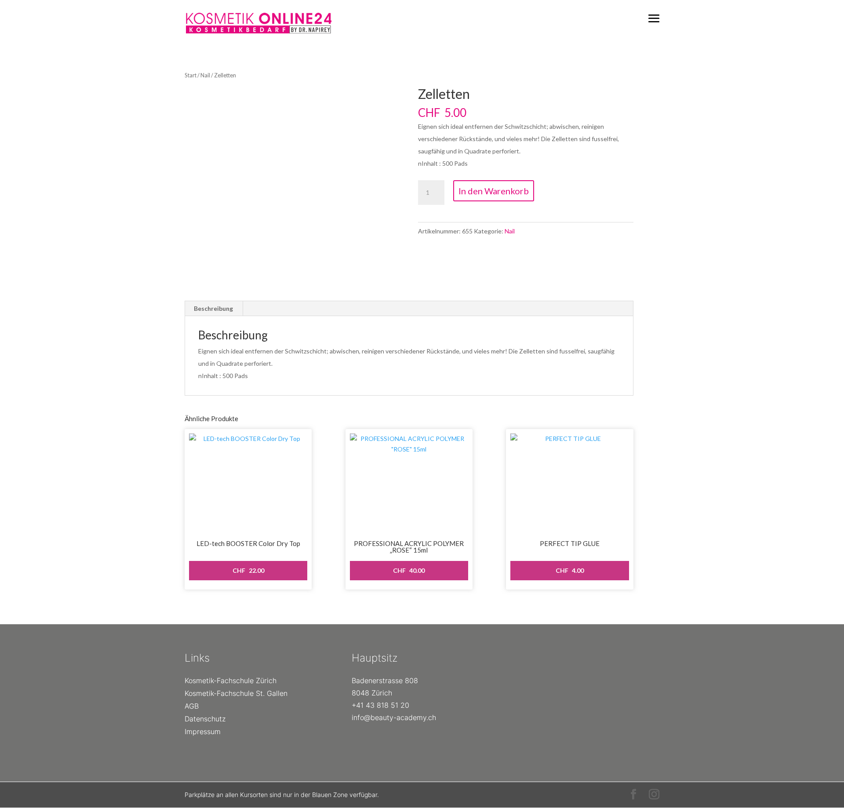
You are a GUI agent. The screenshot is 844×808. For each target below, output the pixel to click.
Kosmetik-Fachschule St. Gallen (236, 693)
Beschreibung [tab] (213, 308)
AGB (192, 706)
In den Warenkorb (493, 191)
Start (190, 75)
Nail (205, 75)
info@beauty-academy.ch (394, 717)
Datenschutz (205, 718)
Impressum (203, 731)
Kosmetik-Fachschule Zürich (230, 680)
